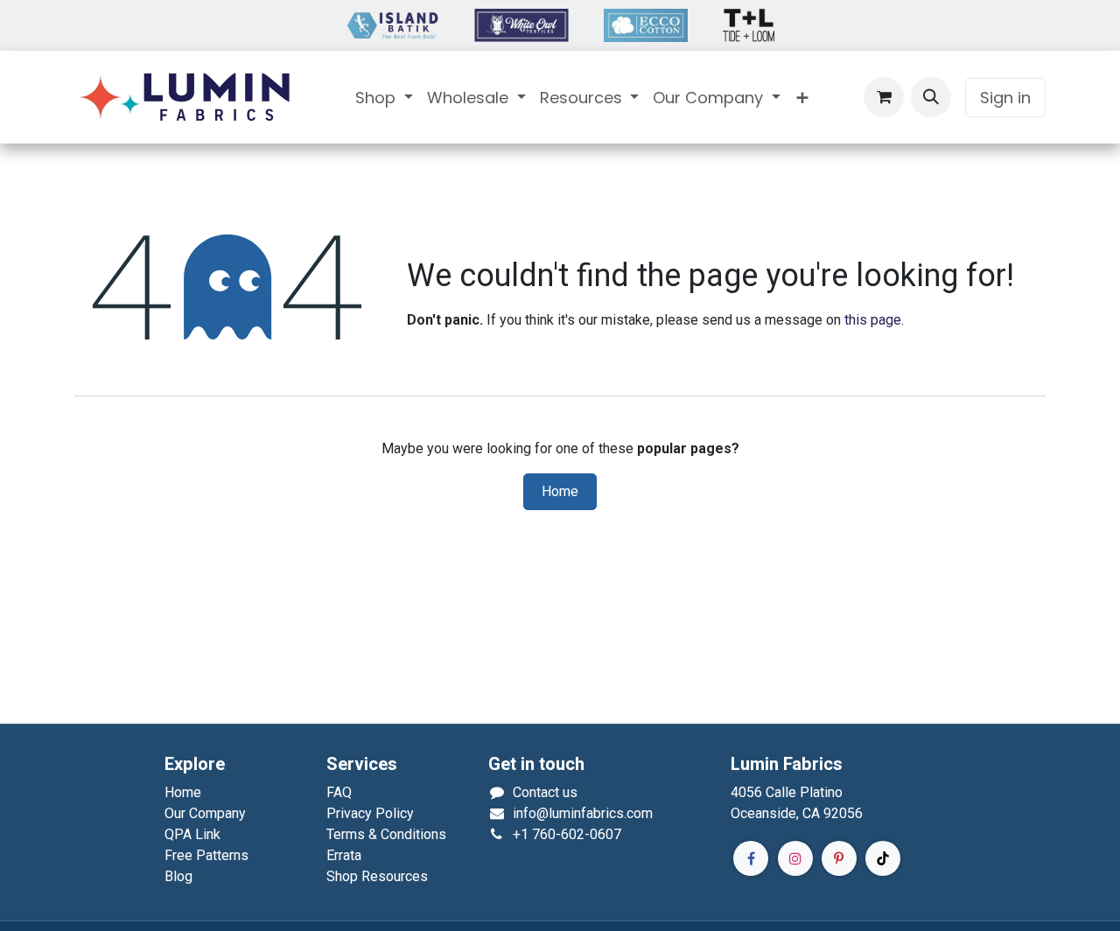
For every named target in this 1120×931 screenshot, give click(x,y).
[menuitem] (384, 97)
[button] (931, 97)
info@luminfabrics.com (583, 813)
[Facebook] (750, 858)
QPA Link (192, 834)
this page (872, 320)
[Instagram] (795, 858)
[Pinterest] (839, 858)
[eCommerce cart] (884, 97)
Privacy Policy (370, 813)
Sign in (1005, 97)
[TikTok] (882, 858)
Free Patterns (206, 855)
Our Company (205, 813)
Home (560, 491)
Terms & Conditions (386, 834)
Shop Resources (377, 876)
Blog (178, 876)
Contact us (545, 792)
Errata (343, 855)
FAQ (339, 792)
